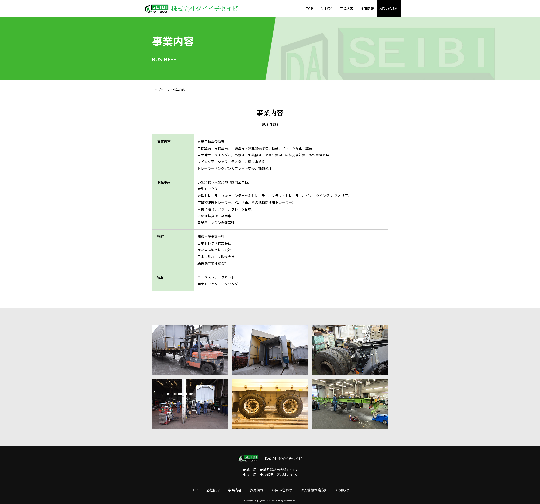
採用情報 (367, 8)
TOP (309, 8)
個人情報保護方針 (314, 489)
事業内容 (347, 8)
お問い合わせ (282, 489)
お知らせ (343, 489)
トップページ (161, 90)
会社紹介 (326, 8)
